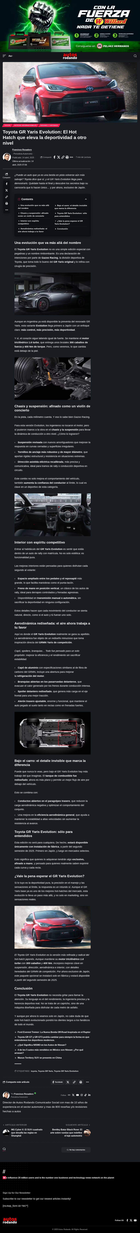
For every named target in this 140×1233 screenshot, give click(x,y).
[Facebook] (127, 1220)
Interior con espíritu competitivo (28, 222)
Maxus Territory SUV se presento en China (40, 1058)
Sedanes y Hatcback (49, 125)
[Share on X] (59, 157)
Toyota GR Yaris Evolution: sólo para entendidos (71, 214)
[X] (73, 1095)
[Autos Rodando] (70, 55)
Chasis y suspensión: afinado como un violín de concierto (33, 214)
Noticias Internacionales (25, 125)
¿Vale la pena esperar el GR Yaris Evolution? (69, 222)
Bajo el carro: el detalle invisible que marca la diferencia (71, 206)
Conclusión (62, 229)
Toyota (7, 125)
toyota (34, 1071)
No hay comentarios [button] (77, 1150)
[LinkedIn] (89, 1095)
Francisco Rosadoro (22, 149)
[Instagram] (81, 1095)
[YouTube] (77, 1095)
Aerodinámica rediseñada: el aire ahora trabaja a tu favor (32, 230)
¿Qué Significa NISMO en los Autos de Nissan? (42, 1045)
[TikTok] (85, 1095)
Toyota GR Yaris (45, 1071)
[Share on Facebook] (54, 157)
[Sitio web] (69, 1095)
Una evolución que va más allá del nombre (33, 206)
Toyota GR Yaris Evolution (66, 1071)
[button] (5, 56)
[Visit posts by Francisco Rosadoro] (7, 157)
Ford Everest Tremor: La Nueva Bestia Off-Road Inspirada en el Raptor (54, 1032)
